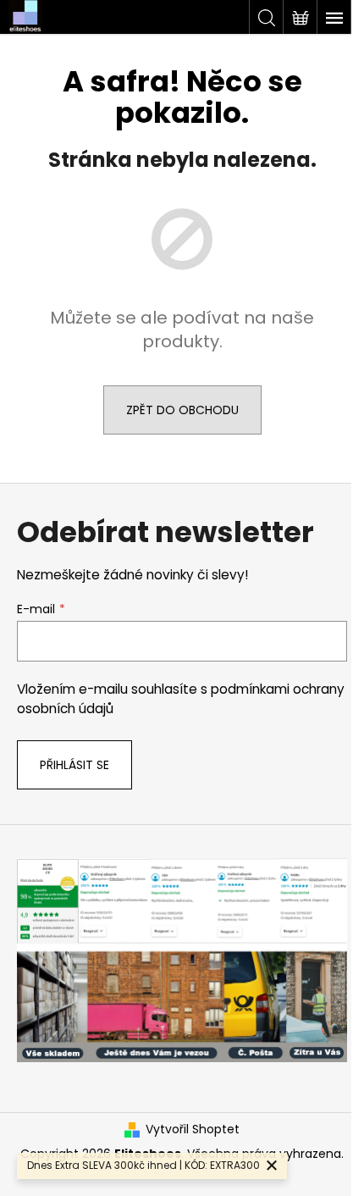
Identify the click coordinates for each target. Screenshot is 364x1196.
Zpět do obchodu (182, 409)
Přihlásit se (74, 764)
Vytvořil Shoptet (193, 1129)
